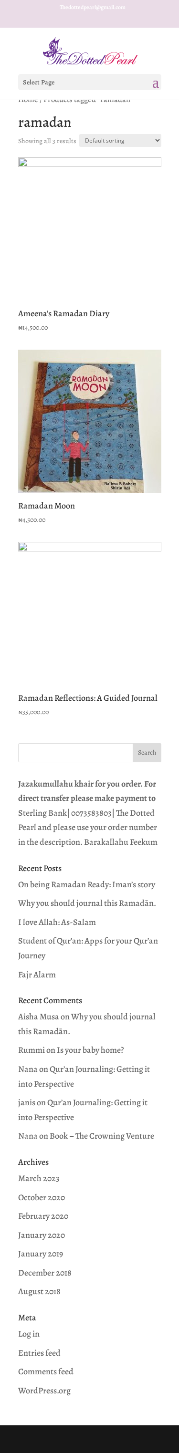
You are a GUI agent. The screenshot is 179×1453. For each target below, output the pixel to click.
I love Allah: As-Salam (57, 922)
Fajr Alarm (37, 974)
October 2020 (41, 1197)
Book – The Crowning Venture (102, 1136)
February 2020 (43, 1216)
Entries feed (39, 1353)
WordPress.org (44, 1390)
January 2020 (41, 1235)
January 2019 (40, 1253)
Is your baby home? (90, 1050)
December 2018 (45, 1272)
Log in (29, 1333)
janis (26, 1102)
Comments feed (46, 1371)
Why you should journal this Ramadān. (87, 903)
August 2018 (39, 1291)
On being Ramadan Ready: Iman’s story (86, 884)
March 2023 (39, 1178)
